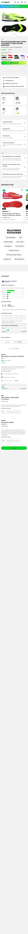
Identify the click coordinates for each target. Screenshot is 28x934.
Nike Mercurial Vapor (14, 250)
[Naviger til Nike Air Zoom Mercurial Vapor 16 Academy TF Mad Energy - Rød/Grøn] (10, 56)
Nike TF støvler (20, 241)
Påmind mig (13, 62)
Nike (21, 237)
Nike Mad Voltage (8, 241)
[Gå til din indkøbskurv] (21, 2)
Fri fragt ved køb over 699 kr (12, 77)
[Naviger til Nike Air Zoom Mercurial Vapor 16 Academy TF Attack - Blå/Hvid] (23, 56)
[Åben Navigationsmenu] (25, 2)
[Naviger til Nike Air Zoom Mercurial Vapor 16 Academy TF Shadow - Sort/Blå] (17, 56)
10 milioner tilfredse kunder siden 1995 (14, 86)
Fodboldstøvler (8, 246)
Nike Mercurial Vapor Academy (14, 254)
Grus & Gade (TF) (19, 246)
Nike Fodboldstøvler (19, 259)
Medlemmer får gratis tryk (11, 83)
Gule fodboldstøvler (11, 237)
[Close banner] (26, 6)
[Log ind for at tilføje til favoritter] (22, 190)
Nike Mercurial (7, 259)
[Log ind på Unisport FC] (18, 2)
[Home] (5, 2)
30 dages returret (9, 80)
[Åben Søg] (15, 2)
